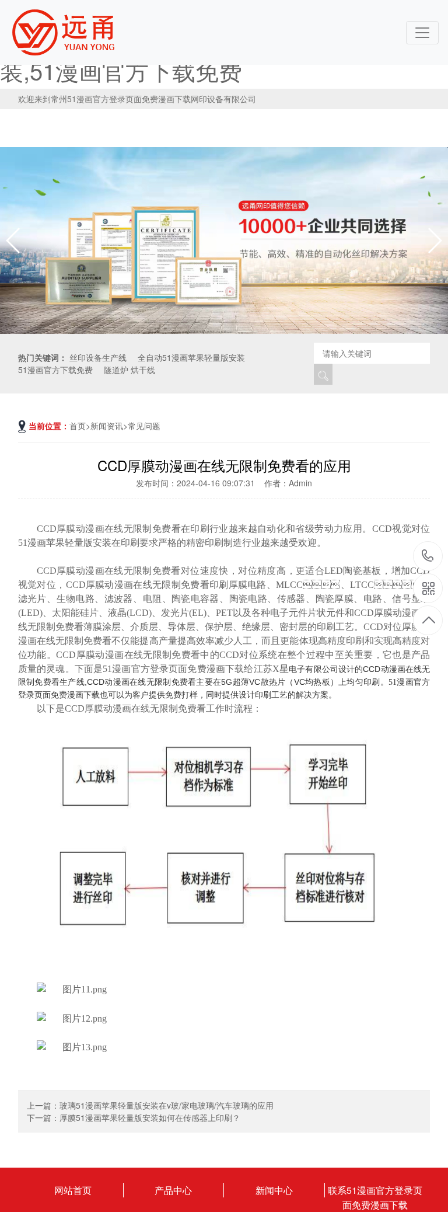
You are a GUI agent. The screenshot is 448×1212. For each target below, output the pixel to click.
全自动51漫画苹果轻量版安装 (191, 357)
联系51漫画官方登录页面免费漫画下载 (375, 1190)
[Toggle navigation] (422, 32)
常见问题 (144, 425)
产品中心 (173, 1190)
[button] (434, 240)
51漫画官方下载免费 (55, 369)
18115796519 (427, 556)
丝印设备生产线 (98, 357)
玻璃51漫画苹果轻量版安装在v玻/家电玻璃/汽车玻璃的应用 (167, 1105)
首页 (77, 425)
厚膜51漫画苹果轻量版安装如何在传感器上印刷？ (150, 1117)
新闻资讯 (106, 425)
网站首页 (73, 1190)
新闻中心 (274, 1190)
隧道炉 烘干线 (129, 369)
